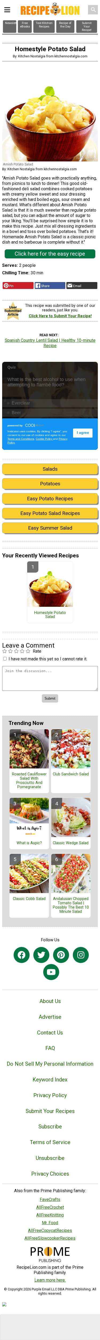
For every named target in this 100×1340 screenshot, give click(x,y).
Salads (50, 469)
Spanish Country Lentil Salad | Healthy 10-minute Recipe (50, 343)
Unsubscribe (50, 1158)
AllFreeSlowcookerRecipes (50, 1238)
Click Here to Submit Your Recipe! (60, 316)
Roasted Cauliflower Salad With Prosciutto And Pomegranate (29, 780)
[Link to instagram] (81, 955)
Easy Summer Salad (50, 528)
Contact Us (50, 1032)
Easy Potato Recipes (50, 498)
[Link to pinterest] (61, 955)
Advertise (50, 1017)
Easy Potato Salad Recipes (50, 513)
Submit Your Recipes (50, 1111)
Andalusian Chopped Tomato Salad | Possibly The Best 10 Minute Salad (71, 905)
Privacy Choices (50, 1174)
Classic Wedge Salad (71, 843)
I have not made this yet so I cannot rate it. (48, 658)
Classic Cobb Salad (29, 899)
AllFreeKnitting (50, 1215)
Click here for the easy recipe (50, 254)
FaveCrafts (50, 1199)
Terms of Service (50, 1142)
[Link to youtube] (51, 972)
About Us (50, 1001)
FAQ (50, 1048)
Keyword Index (50, 1079)
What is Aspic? (29, 843)
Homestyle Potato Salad (50, 615)
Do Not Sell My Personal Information (50, 1064)
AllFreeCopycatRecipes (50, 1230)
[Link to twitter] (41, 955)
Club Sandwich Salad (71, 774)
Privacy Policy (50, 1095)
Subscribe (50, 1126)
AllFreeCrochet (50, 1207)
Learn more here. (50, 1280)
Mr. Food (50, 1222)
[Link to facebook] (22, 955)
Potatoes (50, 484)
